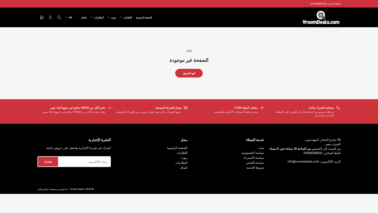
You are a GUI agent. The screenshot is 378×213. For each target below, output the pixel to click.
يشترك (48, 161)
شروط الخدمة (255, 167)
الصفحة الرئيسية (144, 17)
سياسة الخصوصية (253, 153)
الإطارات (127, 17)
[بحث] (59, 17)
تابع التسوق (189, 73)
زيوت (113, 17)
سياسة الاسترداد (253, 158)
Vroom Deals (77, 189)
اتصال (84, 17)
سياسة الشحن (255, 162)
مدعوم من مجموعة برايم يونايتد (52, 189)
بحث (261, 148)
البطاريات (99, 17)
